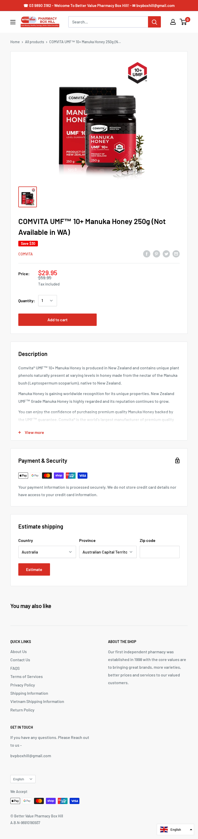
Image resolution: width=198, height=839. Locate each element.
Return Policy (22, 709)
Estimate (34, 569)
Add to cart (57, 319)
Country (25, 540)
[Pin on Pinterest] (156, 254)
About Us (18, 651)
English (18, 779)
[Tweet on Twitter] (166, 254)
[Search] (154, 22)
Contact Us (20, 659)
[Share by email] (176, 254)
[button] (175, 829)
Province (87, 540)
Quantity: (26, 300)
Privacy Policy (22, 684)
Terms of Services (26, 676)
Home (15, 42)
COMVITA (25, 254)
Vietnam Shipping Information (37, 701)
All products (34, 42)
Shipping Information (29, 693)
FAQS (15, 668)
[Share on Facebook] (146, 254)
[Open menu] (12, 22)
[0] (183, 22)
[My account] (173, 22)
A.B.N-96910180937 (25, 822)
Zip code (147, 540)
